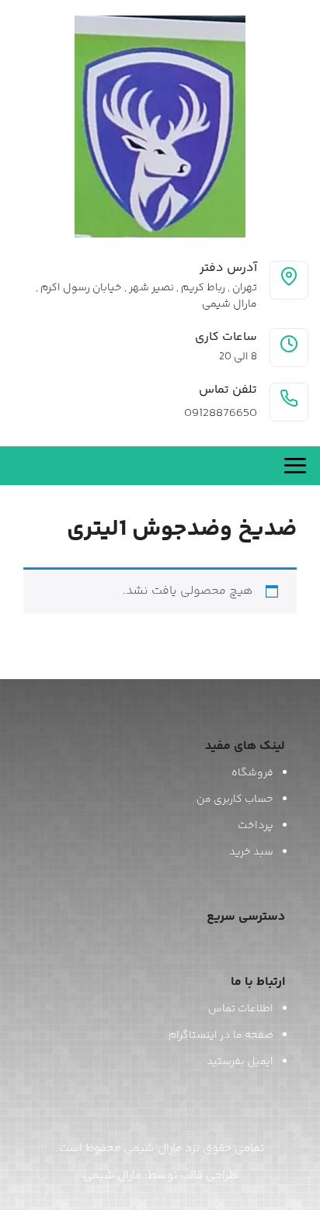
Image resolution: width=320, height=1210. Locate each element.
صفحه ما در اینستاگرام (221, 1035)
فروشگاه (252, 773)
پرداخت (255, 825)
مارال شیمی (112, 1175)
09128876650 (220, 413)
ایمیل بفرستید (240, 1061)
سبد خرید (251, 852)
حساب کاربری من (235, 799)
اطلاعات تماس (240, 1009)
